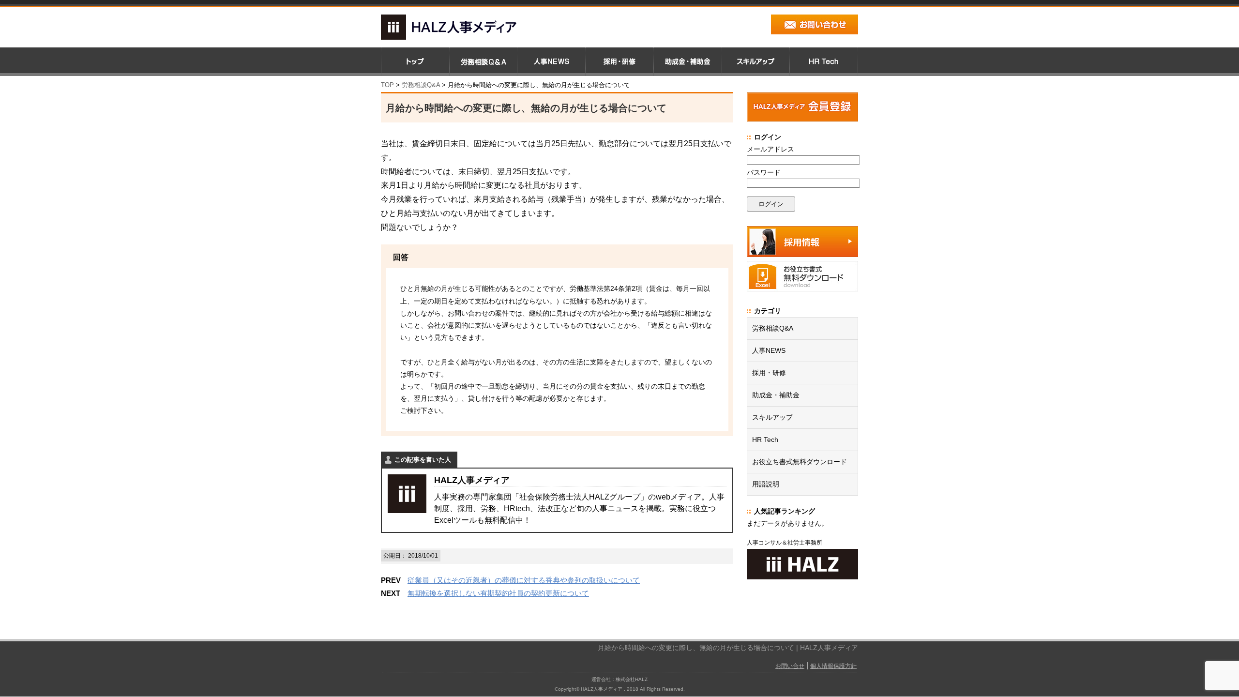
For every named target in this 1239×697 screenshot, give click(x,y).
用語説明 (765, 484)
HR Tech (765, 439)
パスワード (764, 172)
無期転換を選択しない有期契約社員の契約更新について (498, 593)
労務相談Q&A (421, 85)
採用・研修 (769, 373)
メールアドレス (770, 149)
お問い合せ (789, 666)
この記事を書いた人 (422, 459)
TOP (387, 85)
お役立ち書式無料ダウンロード (799, 462)
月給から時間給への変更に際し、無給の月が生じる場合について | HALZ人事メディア (728, 648)
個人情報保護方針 (833, 666)
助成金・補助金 (776, 395)
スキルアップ (772, 417)
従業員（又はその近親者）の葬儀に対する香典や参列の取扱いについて (524, 580)
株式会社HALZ (632, 679)
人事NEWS (769, 350)
